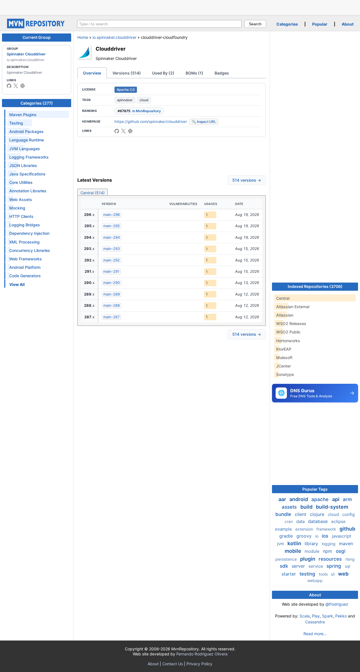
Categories (287, 24)
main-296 (111, 214)
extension (304, 529)
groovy (304, 536)
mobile (293, 551)
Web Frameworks (25, 258)
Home (82, 37)
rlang (350, 559)
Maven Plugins (23, 114)
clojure (318, 514)
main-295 (111, 226)
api (336, 499)
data (301, 521)
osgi (340, 551)
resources (331, 559)
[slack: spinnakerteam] (22, 86)
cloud (144, 100)
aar (282, 499)
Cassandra (315, 621)
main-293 (111, 248)
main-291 (111, 271)
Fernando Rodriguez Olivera (202, 653)
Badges (222, 73)
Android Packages (26, 131)
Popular (319, 24)
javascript (341, 536)
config (348, 514)
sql (347, 566)
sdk (284, 566)
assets (290, 507)
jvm (281, 543)
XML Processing (24, 242)
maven (346, 543)
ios (326, 536)
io (317, 536)
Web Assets (20, 199)
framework (326, 529)
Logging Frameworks (29, 157)
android (299, 499)
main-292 (111, 260)
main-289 (111, 294)
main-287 (111, 317)
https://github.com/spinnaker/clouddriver (150, 121)
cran (289, 521)
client (301, 514)
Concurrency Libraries (29, 250)
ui (333, 574)
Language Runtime (26, 139)
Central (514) (92, 192)
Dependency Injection (29, 233)
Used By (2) (163, 73)
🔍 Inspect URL (204, 121)
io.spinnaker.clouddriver (114, 37)
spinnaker (125, 100)
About (348, 24)
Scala (305, 616)
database (318, 521)
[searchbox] (159, 24)
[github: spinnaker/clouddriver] (116, 131)
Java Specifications (27, 174)
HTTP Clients (21, 216)
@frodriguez (336, 604)
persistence (286, 559)
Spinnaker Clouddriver (26, 54)
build (307, 507)
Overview (92, 73)
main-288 (111, 305)
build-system (332, 507)
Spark (327, 616)
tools (324, 574)
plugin (308, 559)
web (343, 574)
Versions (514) (126, 73)
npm (328, 551)
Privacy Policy (199, 663)
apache (320, 499)
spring (335, 566)
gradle (286, 536)
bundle (283, 514)
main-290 (111, 282)
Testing (16, 123)
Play (316, 616)
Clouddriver (110, 49)
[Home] (36, 26)
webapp (315, 580)
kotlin (294, 543)
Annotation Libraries (27, 190)
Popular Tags (315, 489)
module (313, 551)
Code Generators (25, 275)
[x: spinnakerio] (16, 86)
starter (289, 574)
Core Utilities (21, 182)
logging (329, 543)
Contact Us (172, 663)
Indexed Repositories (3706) (315, 286)
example (284, 529)
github (347, 529)
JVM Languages (24, 148)
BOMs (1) (194, 73)
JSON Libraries (23, 165)
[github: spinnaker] (9, 86)
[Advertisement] (180, 7)
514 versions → (246, 180)
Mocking (17, 208)
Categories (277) (37, 103)
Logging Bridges (24, 224)
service (316, 566)
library (312, 543)
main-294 (111, 237)
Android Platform (24, 267)
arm (347, 499)
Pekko (341, 616)
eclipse (338, 521)
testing (308, 574)
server (299, 566)
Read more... (315, 633)
